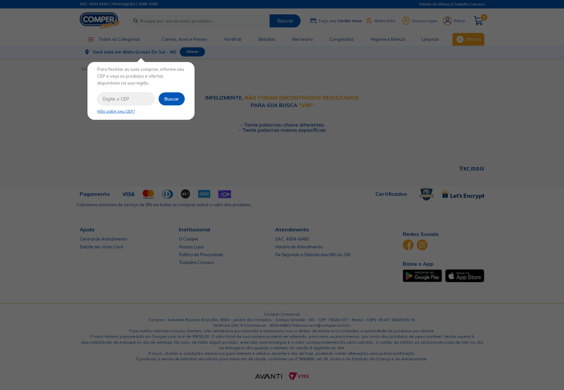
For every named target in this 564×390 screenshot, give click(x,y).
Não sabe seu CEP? (116, 111)
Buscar (171, 99)
